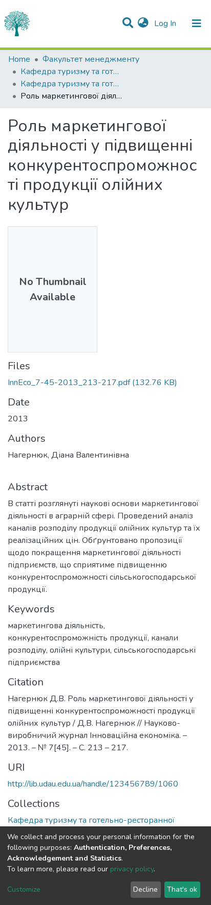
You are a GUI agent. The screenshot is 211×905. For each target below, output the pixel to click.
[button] (143, 23)
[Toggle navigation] (196, 23)
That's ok (182, 889)
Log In (166, 23)
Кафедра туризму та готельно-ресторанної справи (71, 71)
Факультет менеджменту (91, 59)
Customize (23, 889)
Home (19, 59)
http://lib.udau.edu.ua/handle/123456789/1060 (93, 784)
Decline (145, 889)
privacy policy (132, 869)
